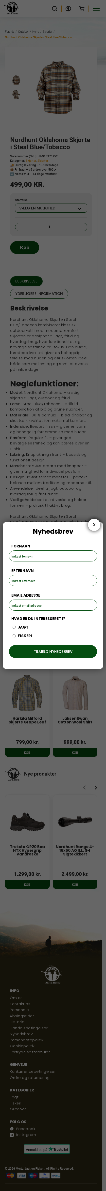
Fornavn (20, 546)
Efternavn (22, 570)
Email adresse (25, 595)
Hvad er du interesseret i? (38, 618)
